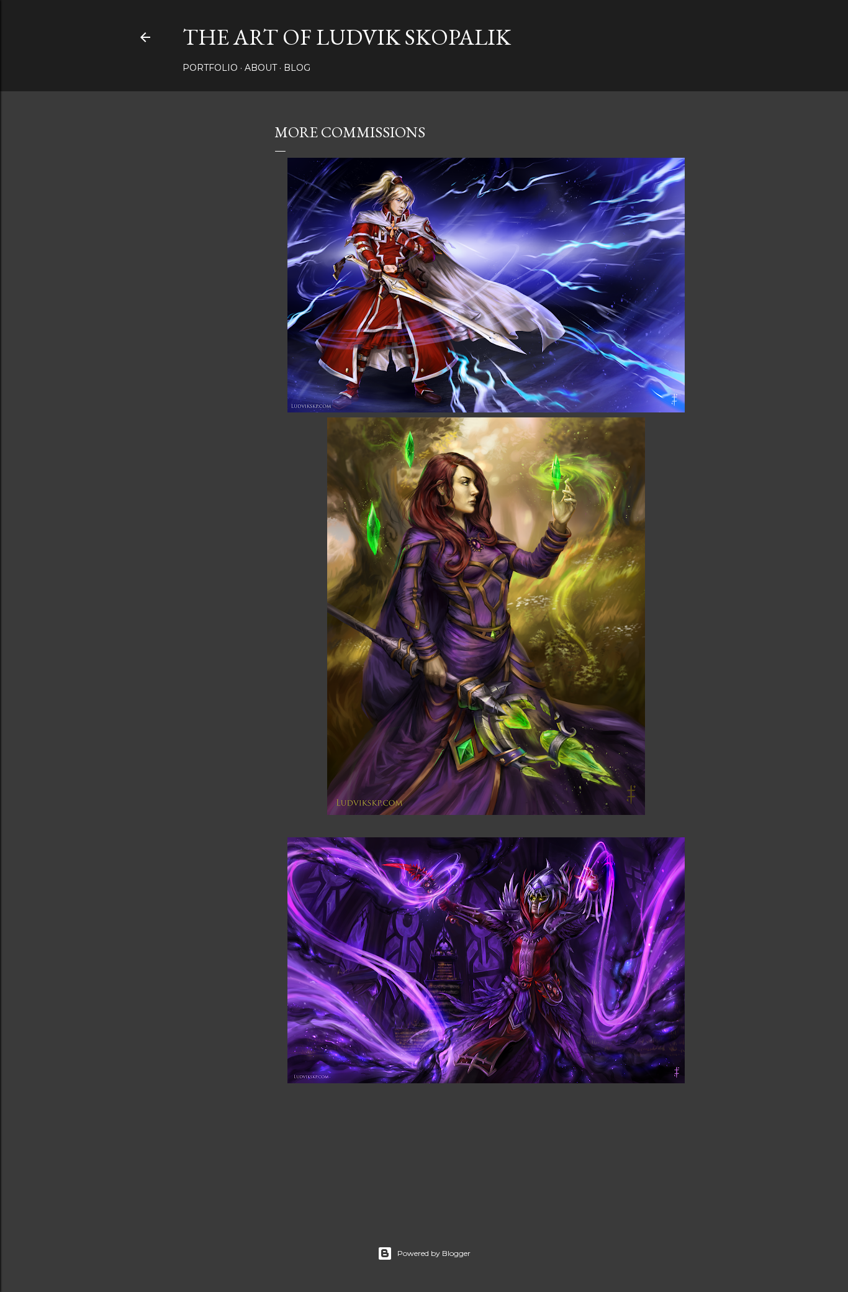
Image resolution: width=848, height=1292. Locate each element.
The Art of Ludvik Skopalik (347, 37)
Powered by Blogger (434, 1253)
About (261, 67)
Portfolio (210, 67)
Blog (297, 67)
